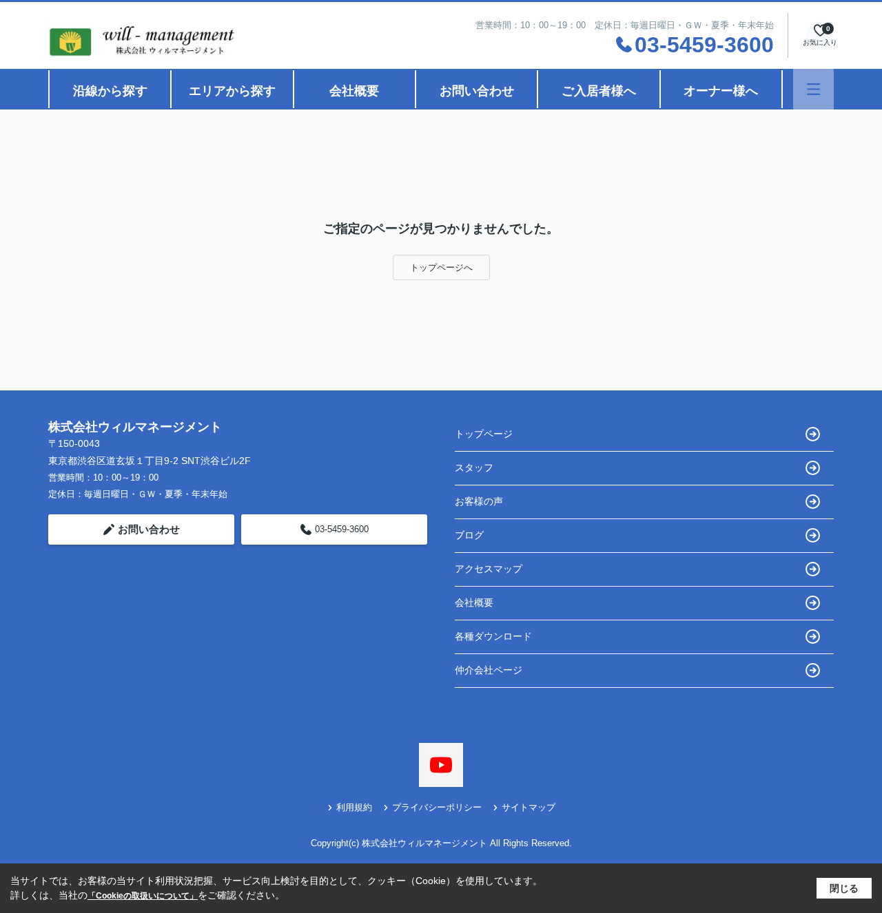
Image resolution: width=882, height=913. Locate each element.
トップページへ (441, 267)
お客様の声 (479, 501)
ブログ (469, 535)
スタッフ (474, 467)
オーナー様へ (721, 91)
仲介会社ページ (488, 669)
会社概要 (354, 91)
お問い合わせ (477, 91)
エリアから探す (232, 91)
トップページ (484, 433)
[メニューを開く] (813, 89)
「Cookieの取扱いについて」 (143, 896)
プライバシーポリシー (437, 807)
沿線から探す (110, 91)
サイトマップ (528, 807)
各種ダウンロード (493, 636)
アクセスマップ (488, 568)
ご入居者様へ (599, 91)
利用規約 (354, 807)
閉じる (844, 888)
